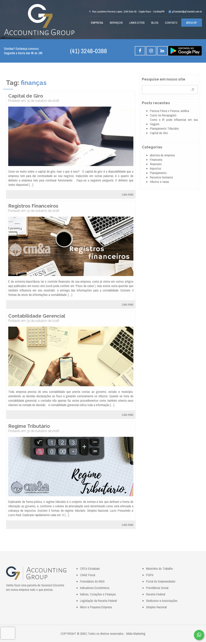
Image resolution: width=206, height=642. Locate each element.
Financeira (156, 159)
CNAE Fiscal (87, 575)
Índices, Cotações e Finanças (98, 594)
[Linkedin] (162, 51)
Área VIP (191, 22)
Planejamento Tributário (164, 128)
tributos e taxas (159, 181)
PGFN (149, 575)
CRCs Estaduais (90, 568)
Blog (154, 22)
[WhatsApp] (199, 635)
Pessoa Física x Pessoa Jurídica (169, 111)
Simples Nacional (156, 607)
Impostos (155, 168)
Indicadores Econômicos (94, 588)
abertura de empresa (162, 155)
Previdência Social (157, 588)
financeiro (156, 164)
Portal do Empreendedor (160, 581)
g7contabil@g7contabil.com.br (187, 11)
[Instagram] (151, 51)
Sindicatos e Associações (161, 600)
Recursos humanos (161, 177)
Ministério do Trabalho (159, 568)
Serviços (116, 22)
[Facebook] (140, 51)
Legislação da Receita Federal (98, 600)
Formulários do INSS (92, 581)
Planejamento (158, 173)
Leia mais (127, 194)
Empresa (97, 22)
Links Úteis (137, 22)
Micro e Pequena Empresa (96, 607)
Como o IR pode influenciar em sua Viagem (174, 121)
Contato (171, 22)
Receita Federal (155, 594)
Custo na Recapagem (163, 115)
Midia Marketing (135, 633)
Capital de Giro (159, 133)
